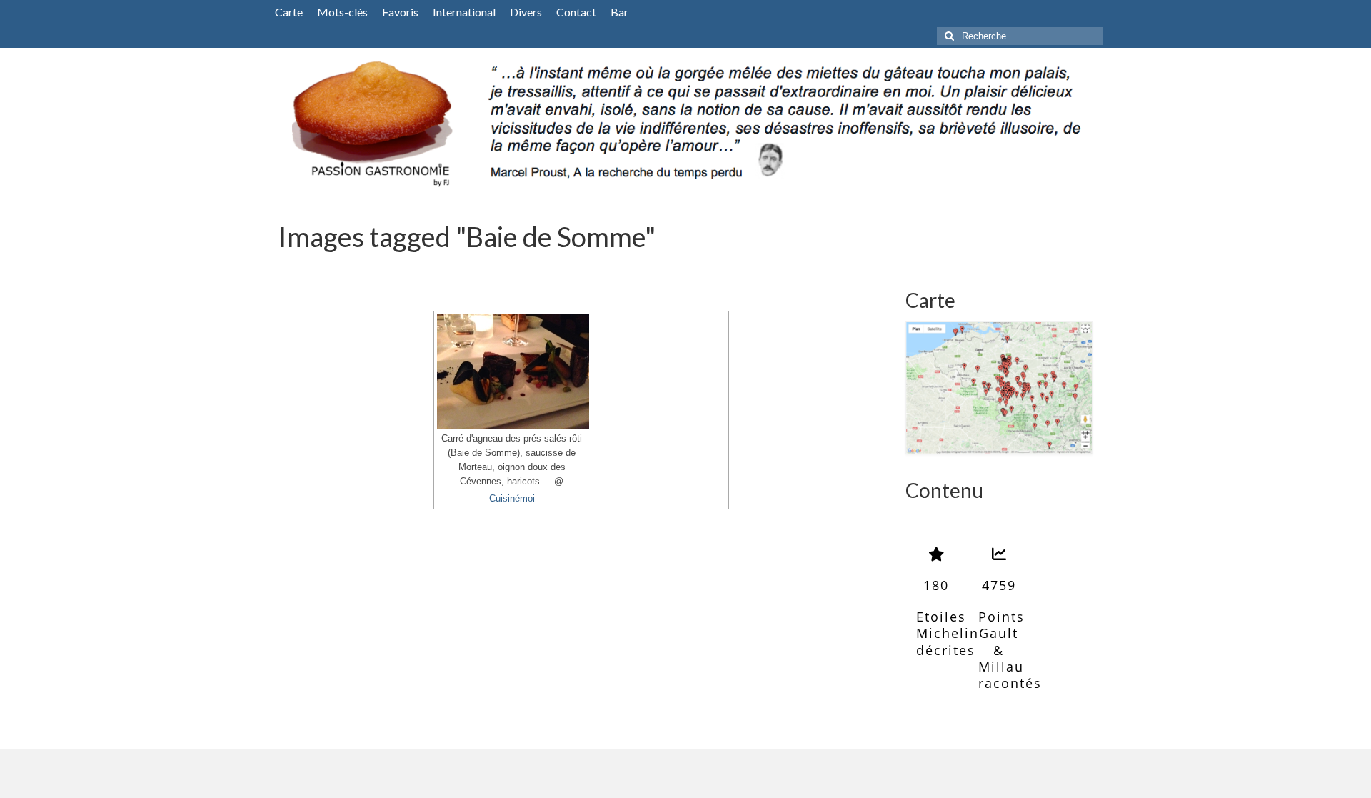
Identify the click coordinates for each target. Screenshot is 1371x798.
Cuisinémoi (512, 499)
